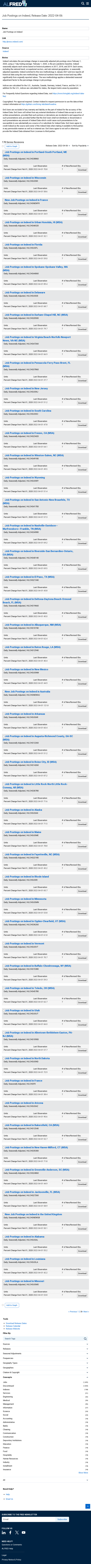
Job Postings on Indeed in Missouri (24, 1281)
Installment (7, 1466)
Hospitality (7, 1455)
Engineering (8, 1397)
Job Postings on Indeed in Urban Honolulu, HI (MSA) (34, 222)
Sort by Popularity (79, 146)
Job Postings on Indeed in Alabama (24, 1236)
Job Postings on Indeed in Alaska (23, 809)
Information (7, 1408)
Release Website (13, 1329)
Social (5, 1415)
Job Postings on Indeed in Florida (23, 244)
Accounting (7, 1418)
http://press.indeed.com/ (13, 42)
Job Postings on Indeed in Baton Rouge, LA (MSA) (33, 647)
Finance (6, 1448)
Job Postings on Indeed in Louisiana (25, 1259)
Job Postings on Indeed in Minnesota (25, 899)
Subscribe (62, 1519)
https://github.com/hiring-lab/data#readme (38, 104)
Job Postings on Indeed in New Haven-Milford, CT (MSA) (36, 1147)
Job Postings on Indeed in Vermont (24, 943)
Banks (5, 1426)
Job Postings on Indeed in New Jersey (26, 388)
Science (6, 1411)
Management (8, 1404)
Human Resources (10, 1459)
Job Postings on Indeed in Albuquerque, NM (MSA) (33, 624)
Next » (86, 1312)
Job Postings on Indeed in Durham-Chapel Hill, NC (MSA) (36, 314)
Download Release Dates (16, 1323)
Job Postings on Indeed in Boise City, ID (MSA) (31, 762)
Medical (6, 1400)
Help (8, 1494)
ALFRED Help (7, 1548)
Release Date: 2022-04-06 (57, 146)
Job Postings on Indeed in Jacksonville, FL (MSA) (32, 1192)
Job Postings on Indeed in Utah (22, 1010)
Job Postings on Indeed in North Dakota (27, 1058)
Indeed (6, 51)
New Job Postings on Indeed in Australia (27, 691)
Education (7, 1444)
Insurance (7, 1469)
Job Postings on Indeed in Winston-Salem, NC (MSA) (34, 455)
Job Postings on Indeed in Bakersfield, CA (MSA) (32, 1125)
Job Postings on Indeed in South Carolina (28, 410)
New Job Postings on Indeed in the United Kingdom (33, 1214)
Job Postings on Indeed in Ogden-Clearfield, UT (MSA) (35, 921)
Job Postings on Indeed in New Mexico (26, 669)
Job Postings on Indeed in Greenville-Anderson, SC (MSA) (37, 1169)
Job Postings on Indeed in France (23, 1080)
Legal (4, 1555)
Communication (9, 1433)
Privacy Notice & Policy (11, 1560)
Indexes (6, 1389)
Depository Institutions (12, 1440)
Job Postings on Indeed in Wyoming (25, 477)
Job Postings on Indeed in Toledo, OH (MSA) (30, 988)
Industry (6, 1462)
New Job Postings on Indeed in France (26, 200)
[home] (15, 3)
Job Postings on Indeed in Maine (23, 832)
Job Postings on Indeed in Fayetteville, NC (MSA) (32, 854)
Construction (8, 1437)
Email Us (9, 1499)
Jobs (5, 1382)
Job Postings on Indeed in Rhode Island (27, 876)
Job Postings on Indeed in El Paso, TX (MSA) (30, 576)
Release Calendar (13, 1326)
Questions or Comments (12, 1545)
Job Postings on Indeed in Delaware (25, 292)
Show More (83, 1473)
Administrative (9, 1422)
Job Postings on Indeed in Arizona (24, 1103)
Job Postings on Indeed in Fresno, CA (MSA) (29, 433)
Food (5, 1451)
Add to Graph (11, 146)
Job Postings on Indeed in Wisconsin (25, 177)
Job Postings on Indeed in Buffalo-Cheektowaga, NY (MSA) (38, 965)
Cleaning (6, 1429)
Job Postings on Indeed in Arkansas (25, 713)
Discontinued (8, 1386)
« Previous (72, 1312)
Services (6, 1393)
